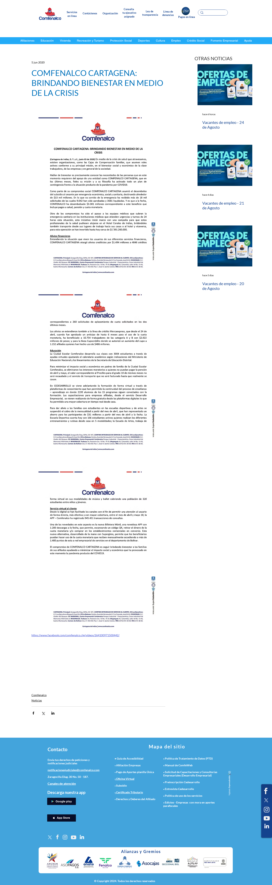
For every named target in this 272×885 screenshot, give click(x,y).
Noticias (36, 700)
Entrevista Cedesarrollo (179, 789)
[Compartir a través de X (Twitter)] (43, 713)
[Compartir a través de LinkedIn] (53, 713)
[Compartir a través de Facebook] (33, 713)
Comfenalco (39, 695)
